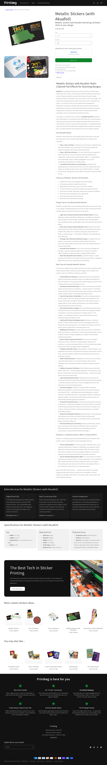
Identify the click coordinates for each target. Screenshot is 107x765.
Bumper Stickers (14, 628)
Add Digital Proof (11, 515)
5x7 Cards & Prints (93, 666)
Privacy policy (32, 761)
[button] (25, 3)
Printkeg (9, 761)
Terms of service (40, 761)
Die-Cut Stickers (34, 628)
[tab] (58, 77)
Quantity (57, 39)
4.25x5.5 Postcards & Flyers (53, 666)
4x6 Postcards (73, 666)
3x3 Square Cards (13, 666)
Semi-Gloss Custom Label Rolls (93, 628)
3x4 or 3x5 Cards (34, 666)
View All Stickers (17, 589)
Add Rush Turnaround (46, 515)
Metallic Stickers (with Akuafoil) (73, 629)
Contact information (58, 761)
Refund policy (25, 761)
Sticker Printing (9, 9)
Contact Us (53, 737)
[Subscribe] (32, 747)
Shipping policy (49, 761)
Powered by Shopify (16, 761)
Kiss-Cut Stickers (53, 628)
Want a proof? (60, 72)
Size (56, 32)
